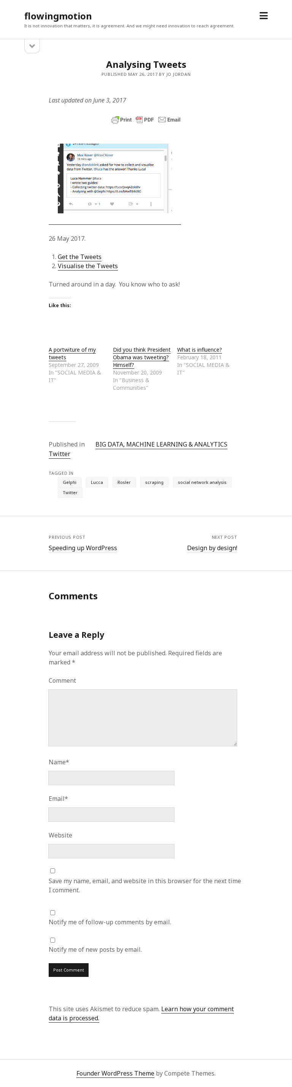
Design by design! (212, 548)
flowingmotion (58, 16)
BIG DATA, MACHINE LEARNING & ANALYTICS (161, 444)
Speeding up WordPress (83, 548)
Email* (58, 798)
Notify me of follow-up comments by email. (110, 922)
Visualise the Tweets (88, 266)
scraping (154, 482)
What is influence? (199, 349)
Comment (62, 680)
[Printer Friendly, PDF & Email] (146, 119)
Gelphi (69, 482)
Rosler (124, 482)
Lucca (97, 482)
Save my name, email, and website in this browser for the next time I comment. (145, 885)
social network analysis (202, 482)
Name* (59, 762)
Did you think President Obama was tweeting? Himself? (142, 357)
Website (60, 835)
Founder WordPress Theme (115, 1073)
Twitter (59, 454)
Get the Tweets (80, 257)
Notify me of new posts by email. (95, 949)
